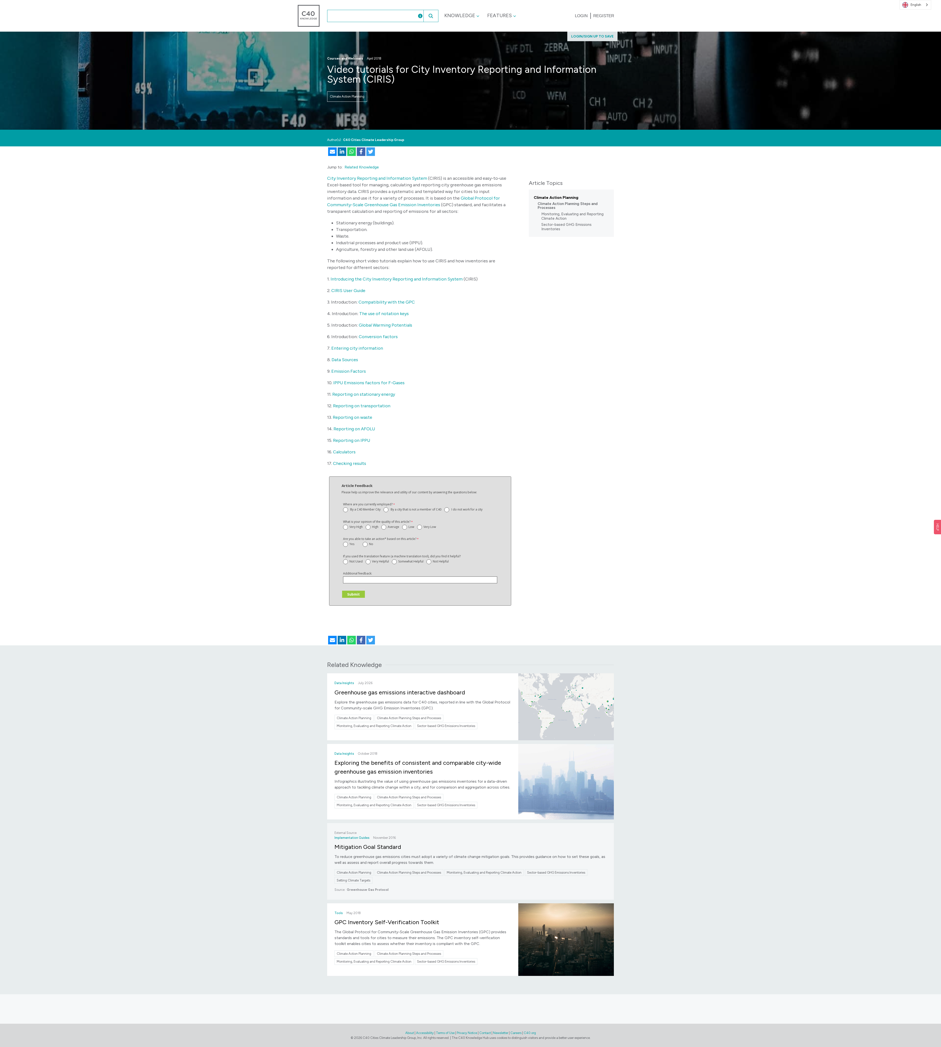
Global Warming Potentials (385, 325)
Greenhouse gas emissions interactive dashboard (399, 692)
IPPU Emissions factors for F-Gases (369, 382)
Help (937, 527)
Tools (338, 913)
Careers (515, 1033)
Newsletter (500, 1033)
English (916, 5)
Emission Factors (348, 371)
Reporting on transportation (361, 406)
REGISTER (603, 15)
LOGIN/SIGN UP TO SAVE (592, 36)
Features (499, 15)
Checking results (349, 463)
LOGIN (581, 15)
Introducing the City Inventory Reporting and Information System (397, 279)
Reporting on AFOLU (354, 429)
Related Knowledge (362, 167)
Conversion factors (378, 336)
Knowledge (459, 15)
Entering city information (357, 348)
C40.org (530, 1033)
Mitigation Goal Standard (367, 846)
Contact (485, 1033)
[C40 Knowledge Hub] (309, 15)
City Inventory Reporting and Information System (377, 178)
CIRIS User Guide (348, 290)
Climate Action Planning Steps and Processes (568, 206)
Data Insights (344, 683)
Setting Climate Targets (353, 880)
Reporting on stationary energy (363, 394)
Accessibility (425, 1033)
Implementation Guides (352, 838)
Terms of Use (445, 1033)
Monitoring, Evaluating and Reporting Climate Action (572, 216)
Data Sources (345, 359)
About (409, 1033)
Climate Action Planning (347, 96)
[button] (430, 16)
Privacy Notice (467, 1033)
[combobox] (367, 16)
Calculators (344, 452)
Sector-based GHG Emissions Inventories (566, 226)
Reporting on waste (352, 417)
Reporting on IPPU (351, 440)
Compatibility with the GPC (387, 302)
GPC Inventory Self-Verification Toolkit (386, 922)
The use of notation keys (384, 313)
